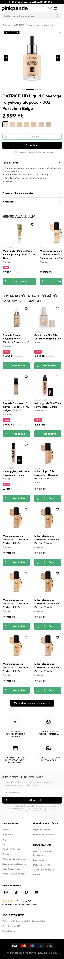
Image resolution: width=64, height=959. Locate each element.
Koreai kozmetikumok (14, 864)
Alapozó (48, 25)
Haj (4, 839)
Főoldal (7, 25)
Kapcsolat (38, 860)
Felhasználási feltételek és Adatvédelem (24, 921)
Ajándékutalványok (43, 870)
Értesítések (8, 931)
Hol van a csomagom (44, 835)
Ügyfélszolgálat (41, 830)
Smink (30, 25)
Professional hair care (13, 874)
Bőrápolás (7, 835)
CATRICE (19, 25)
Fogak (5, 854)
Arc (39, 25)
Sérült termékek (11, 869)
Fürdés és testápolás (13, 859)
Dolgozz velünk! (41, 865)
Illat (4, 844)
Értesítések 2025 (11, 926)
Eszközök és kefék (12, 849)
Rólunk (36, 875)
